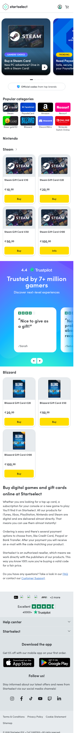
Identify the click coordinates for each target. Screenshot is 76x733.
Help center (12, 621)
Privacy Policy (35, 716)
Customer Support (33, 578)
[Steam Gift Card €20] (54, 165)
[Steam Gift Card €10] (19, 165)
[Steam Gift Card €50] (19, 217)
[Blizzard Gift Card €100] (19, 440)
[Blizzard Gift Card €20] (19, 389)
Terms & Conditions (14, 716)
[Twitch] (51, 698)
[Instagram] (13, 698)
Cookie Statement (56, 716)
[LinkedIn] (60, 698)
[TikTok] (32, 698)
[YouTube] (41, 698)
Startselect (11, 631)
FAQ (65, 574)
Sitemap (7, 723)
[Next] (40, 361)
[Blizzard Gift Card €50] (54, 389)
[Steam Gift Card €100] (54, 217)
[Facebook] (22, 698)
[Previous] (33, 361)
